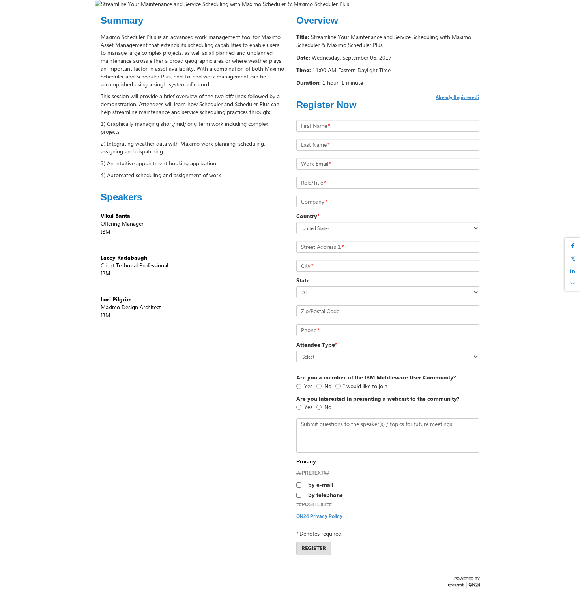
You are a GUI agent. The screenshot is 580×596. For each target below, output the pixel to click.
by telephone (325, 495)
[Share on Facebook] (572, 246)
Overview (317, 20)
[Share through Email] (572, 283)
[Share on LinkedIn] (572, 271)
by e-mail (320, 484)
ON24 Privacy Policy (319, 516)
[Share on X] (572, 258)
